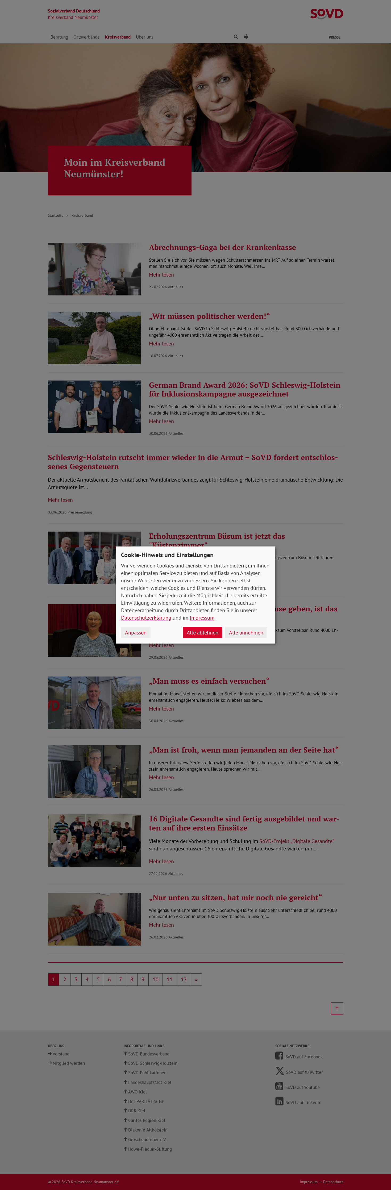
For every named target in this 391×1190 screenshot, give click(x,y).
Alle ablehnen (202, 632)
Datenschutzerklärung (146, 617)
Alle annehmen (246, 632)
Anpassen (136, 632)
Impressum (202, 617)
